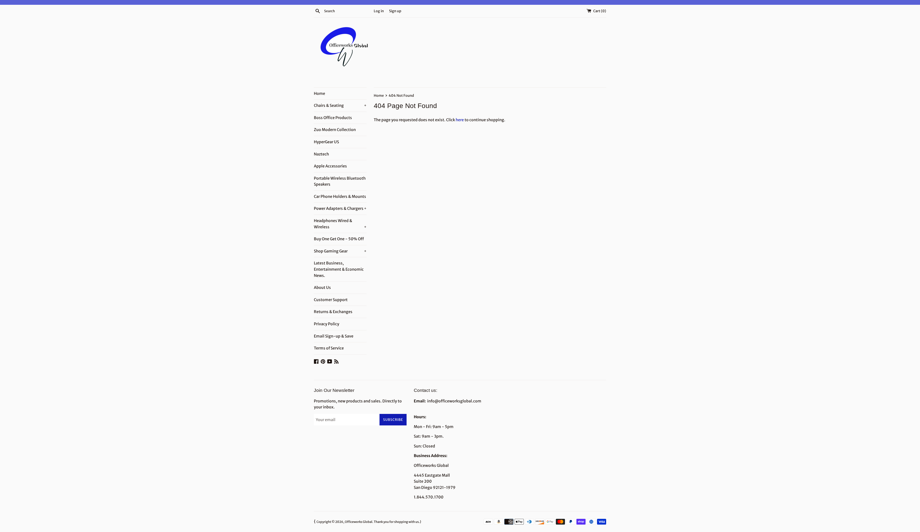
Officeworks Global (358, 522)
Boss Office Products (333, 117)
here (460, 119)
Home (319, 93)
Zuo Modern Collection (335, 129)
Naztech (321, 154)
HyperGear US (326, 141)
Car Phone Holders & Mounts (340, 196)
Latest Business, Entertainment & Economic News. (339, 269)
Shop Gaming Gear (340, 251)
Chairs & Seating (340, 105)
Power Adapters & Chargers (340, 208)
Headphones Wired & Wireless (340, 223)
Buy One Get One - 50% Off (339, 238)
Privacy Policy (326, 323)
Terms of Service (329, 348)
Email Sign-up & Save (333, 336)
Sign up (395, 11)
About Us (322, 287)
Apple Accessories (330, 166)
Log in (379, 11)
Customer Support (331, 299)
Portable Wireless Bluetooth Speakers (340, 181)
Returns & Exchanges (333, 311)
